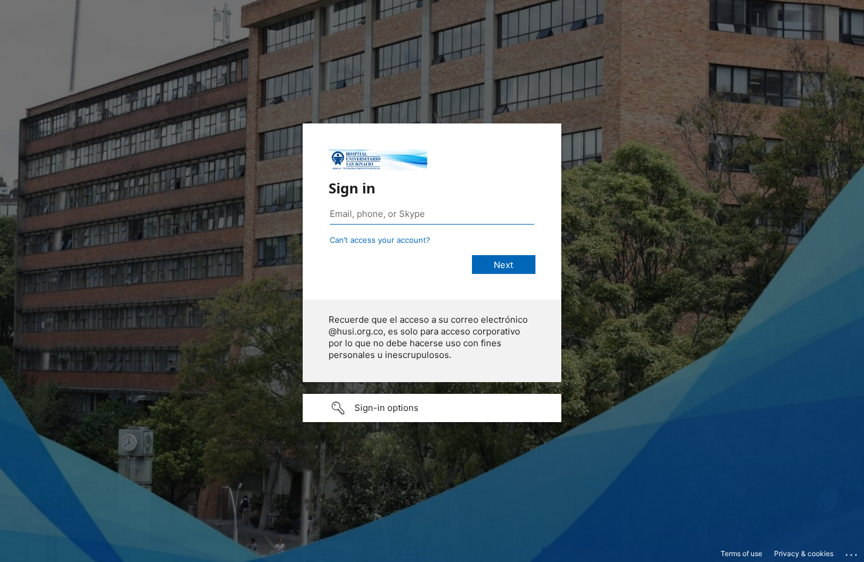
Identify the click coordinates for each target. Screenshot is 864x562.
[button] (432, 408)
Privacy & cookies (803, 553)
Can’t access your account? (380, 240)
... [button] (852, 552)
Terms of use (741, 553)
